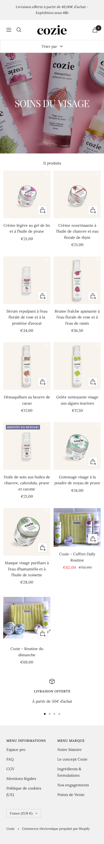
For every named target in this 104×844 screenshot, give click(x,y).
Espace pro (15, 749)
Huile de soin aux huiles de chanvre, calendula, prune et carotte (27, 483)
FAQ (10, 759)
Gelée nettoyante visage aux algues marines (77, 400)
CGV (10, 768)
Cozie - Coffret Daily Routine (77, 557)
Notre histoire (69, 749)
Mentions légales (21, 778)
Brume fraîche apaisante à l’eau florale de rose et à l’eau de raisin (77, 317)
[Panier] (95, 29)
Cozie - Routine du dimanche (26, 651)
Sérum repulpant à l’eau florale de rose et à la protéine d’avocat (26, 317)
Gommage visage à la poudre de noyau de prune (77, 480)
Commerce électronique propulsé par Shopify (56, 829)
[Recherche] (19, 29)
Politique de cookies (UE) (23, 791)
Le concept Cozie (72, 759)
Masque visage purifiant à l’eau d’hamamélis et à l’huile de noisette (27, 568)
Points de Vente (71, 794)
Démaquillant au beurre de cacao (27, 400)
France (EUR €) (21, 813)
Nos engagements (73, 785)
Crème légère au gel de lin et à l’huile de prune (26, 228)
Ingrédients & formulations (69, 772)
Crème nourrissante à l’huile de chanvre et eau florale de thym (77, 231)
